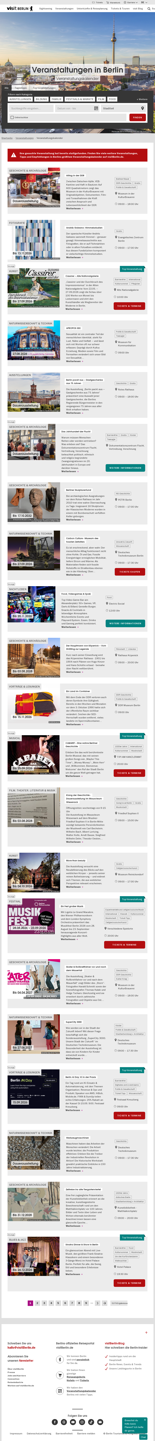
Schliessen (145, 1420)
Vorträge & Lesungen (24, 686)
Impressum (16, 1433)
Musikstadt (136, 750)
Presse (11, 1372)
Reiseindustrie (15, 1382)
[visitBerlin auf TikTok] (91, 1422)
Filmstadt (120, 649)
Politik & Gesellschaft (126, 187)
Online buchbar (21, 117)
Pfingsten (135, 283)
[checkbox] (20, 99)
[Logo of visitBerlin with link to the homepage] (20, 8)
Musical (14, 738)
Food (109, 597)
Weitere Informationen (125, 468)
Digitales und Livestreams (127, 1084)
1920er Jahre (121, 746)
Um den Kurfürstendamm (126, 1256)
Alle (6, 87)
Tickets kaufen (130, 571)
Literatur (132, 649)
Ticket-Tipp (124, 918)
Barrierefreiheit (64, 1433)
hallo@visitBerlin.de (21, 1348)
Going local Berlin (124, 803)
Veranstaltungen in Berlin (77, 70)
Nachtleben (17, 589)
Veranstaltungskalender (77, 78)
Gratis (137, 183)
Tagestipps (21, 87)
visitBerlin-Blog (114, 1343)
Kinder (133, 435)
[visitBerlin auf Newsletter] (100, 1422)
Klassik (123, 914)
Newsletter (26, 1360)
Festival (15, 901)
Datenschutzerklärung (39, 1433)
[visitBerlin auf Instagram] (82, 1422)
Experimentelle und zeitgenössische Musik (125, 909)
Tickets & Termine (129, 306)
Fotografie (17, 223)
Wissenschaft (122, 546)
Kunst (13, 271)
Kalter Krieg (121, 978)
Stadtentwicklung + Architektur (130, 1034)
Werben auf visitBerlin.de (21, 1385)
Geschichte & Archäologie (27, 170)
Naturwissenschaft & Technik (30, 323)
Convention (13, 1379)
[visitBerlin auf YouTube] (73, 1422)
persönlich (83, 1359)
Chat (143, 1437)
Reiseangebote (76, 1376)
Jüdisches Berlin (123, 1197)
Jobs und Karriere (17, 1375)
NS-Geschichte (123, 493)
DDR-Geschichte (123, 183)
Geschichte (121, 383)
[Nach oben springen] (146, 1333)
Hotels (71, 1380)
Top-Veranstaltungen (44, 87)
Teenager (120, 336)
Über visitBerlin (16, 1369)
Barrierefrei (120, 279)
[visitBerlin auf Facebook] (55, 1422)
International (134, 279)
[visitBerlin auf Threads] (64, 1422)
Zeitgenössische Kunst (126, 868)
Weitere (143, 99)
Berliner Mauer (122, 178)
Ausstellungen (20, 375)
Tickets (84, 1380)
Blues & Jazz (17, 1239)
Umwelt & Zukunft (124, 541)
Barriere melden (86, 1433)
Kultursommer (121, 283)
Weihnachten (121, 1260)
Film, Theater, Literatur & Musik (32, 790)
